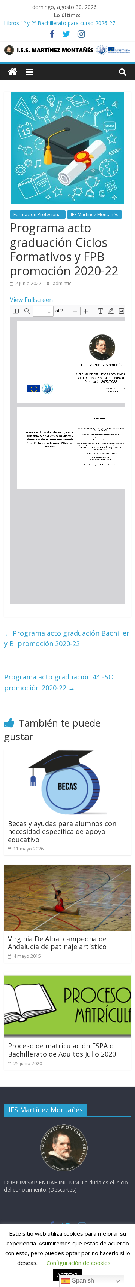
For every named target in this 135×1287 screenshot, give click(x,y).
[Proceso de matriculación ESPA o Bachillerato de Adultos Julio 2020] (67, 976)
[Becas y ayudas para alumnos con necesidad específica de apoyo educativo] (67, 754)
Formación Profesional (38, 214)
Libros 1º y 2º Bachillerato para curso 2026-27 (59, 23)
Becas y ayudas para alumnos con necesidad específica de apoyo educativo (62, 831)
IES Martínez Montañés (94, 214)
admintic (62, 283)
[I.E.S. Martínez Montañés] (12, 72)
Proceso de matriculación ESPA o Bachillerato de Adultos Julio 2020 (62, 1049)
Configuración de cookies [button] (78, 1262)
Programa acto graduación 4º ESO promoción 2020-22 (59, 682)
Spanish (82, 1280)
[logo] (64, 1126)
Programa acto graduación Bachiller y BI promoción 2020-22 (66, 638)
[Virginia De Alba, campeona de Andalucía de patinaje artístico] (67, 869)
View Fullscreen (31, 300)
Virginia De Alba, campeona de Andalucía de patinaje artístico (57, 942)
